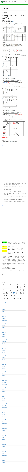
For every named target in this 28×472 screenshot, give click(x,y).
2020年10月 (4, 428)
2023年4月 (4, 375)
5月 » (6, 302)
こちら (13, 21)
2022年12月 (4, 380)
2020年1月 (4, 442)
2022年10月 (4, 384)
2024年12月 (4, 339)
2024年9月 (4, 343)
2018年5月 (4, 464)
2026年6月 (4, 311)
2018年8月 (4, 458)
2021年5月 (4, 416)
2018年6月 (4, 462)
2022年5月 (4, 394)
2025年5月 (4, 329)
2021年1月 (4, 421)
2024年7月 (4, 345)
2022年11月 (4, 382)
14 (14, 293)
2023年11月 (4, 364)
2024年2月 (4, 357)
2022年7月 (4, 389)
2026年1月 (4, 318)
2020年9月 (4, 430)
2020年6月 (4, 435)
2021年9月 (4, 410)
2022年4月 (4, 396)
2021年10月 (4, 407)
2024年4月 (4, 352)
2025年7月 (4, 327)
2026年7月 (4, 309)
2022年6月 (4, 391)
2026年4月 (4, 316)
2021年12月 (4, 403)
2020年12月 (4, 423)
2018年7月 (4, 460)
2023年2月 (4, 378)
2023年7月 (4, 368)
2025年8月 (4, 325)
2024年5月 (4, 350)
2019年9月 (4, 446)
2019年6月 (4, 448)
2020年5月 (4, 437)
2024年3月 (4, 355)
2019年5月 (4, 451)
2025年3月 (4, 334)
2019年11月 (4, 444)
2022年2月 (4, 400)
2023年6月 (4, 371)
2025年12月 (4, 320)
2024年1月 (4, 359)
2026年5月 (4, 313)
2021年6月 (4, 414)
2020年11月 (4, 426)
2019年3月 (4, 453)
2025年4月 (4, 332)
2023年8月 (4, 366)
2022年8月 (4, 387)
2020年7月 (4, 432)
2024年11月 (4, 341)
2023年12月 (4, 361)
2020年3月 (4, 439)
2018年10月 (4, 455)
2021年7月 (4, 412)
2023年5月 (4, 373)
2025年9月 (4, 323)
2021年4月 (4, 419)
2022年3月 (4, 398)
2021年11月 (4, 405)
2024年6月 (4, 348)
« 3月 (3, 302)
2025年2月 (4, 336)
